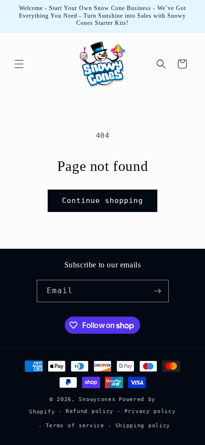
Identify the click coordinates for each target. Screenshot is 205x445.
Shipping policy (143, 426)
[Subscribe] (157, 291)
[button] (19, 63)
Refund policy (89, 411)
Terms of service (75, 426)
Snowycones (97, 399)
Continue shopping (102, 200)
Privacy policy (150, 411)
